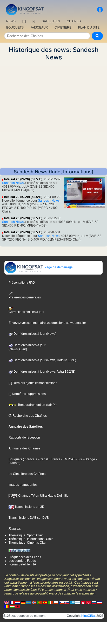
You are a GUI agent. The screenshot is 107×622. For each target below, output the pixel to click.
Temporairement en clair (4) (37, 405)
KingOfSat (88, 616)
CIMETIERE (63, 27)
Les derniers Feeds (22, 561)
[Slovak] (66, 602)
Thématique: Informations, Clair (31, 539)
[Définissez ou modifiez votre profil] (100, 9)
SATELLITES (51, 21)
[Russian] (94, 602)
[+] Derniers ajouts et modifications (33, 383)
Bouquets (15, 459)
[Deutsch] (23, 602)
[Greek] (72, 602)
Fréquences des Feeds (25, 557)
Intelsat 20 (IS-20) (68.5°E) (23, 179)
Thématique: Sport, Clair (26, 535)
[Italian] (50, 602)
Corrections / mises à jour (26, 312)
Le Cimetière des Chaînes (27, 474)
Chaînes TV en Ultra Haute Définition (43, 495)
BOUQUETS (15, 27)
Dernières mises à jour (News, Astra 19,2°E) (44, 371)
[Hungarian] (12, 606)
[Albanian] (17, 606)
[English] (6, 602)
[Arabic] (83, 602)
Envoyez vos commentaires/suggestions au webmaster (47, 323)
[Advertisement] (53, 114)
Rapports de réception (24, 437)
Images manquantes (23, 485)
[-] (33, 21)
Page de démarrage (58, 267)
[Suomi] (77, 602)
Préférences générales (25, 297)
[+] (24, 21)
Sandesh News (13, 183)
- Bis (78, 459)
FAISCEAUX (39, 27)
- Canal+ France (49, 459)
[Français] (12, 602)
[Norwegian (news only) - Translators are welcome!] (34, 602)
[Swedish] (28, 602)
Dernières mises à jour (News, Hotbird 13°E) (44, 360)
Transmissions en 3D (29, 507)
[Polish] (56, 602)
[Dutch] (17, 602)
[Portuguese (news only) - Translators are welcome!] (39, 602)
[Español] (45, 602)
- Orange (88, 459)
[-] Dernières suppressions (27, 394)
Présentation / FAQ (22, 282)
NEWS (11, 21)
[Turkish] (88, 602)
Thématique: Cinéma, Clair (27, 542)
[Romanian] (6, 606)
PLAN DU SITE (88, 27)
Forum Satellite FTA (22, 564)
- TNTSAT (68, 459)
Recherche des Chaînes (29, 416)
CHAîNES (74, 21)
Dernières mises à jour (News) (34, 334)
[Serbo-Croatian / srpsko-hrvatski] (99, 602)
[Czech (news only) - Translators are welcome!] (61, 602)
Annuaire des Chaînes (24, 448)
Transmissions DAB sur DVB (29, 518)
